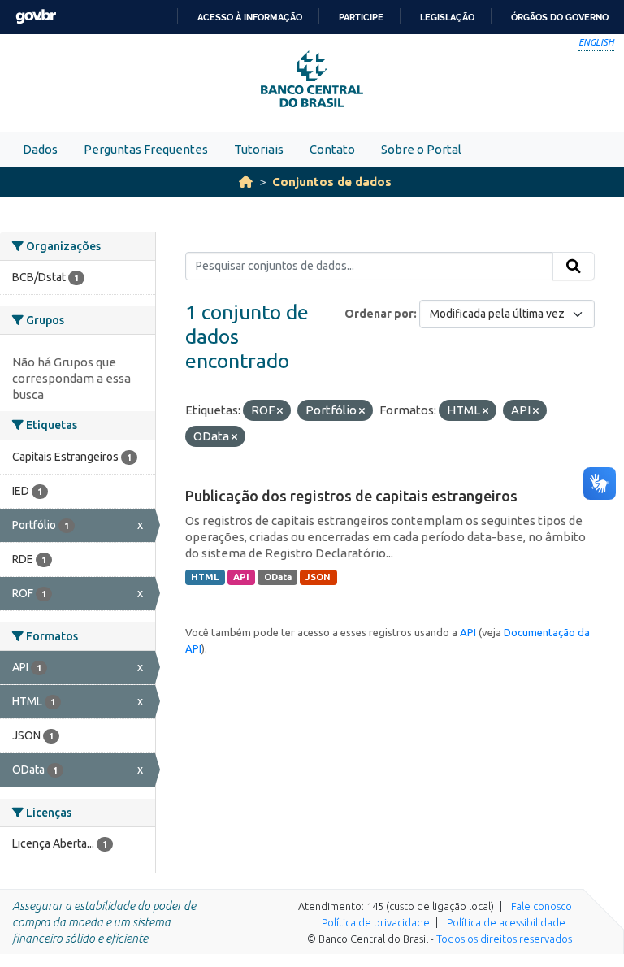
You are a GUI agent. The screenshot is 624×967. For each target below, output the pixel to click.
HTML (205, 577)
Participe (361, 17)
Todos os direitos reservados (504, 938)
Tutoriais (259, 149)
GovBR (35, 16)
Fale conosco (541, 906)
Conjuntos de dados (332, 182)
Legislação (447, 17)
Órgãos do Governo (560, 17)
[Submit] (573, 266)
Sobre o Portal (421, 149)
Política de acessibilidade (506, 922)
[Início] (246, 182)
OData (278, 577)
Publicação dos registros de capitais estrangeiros (351, 496)
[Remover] (280, 411)
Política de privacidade (376, 922)
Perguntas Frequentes (146, 149)
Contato (332, 149)
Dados (40, 149)
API (241, 577)
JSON (318, 577)
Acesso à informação (249, 17)
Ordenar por (379, 313)
